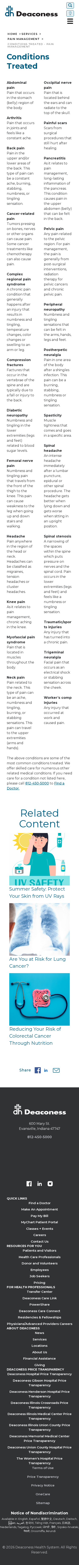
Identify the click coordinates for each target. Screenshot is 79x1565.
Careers (39, 1235)
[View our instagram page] (50, 1184)
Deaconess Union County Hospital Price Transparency (40, 1449)
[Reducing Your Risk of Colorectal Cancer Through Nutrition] (39, 999)
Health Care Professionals (39, 1257)
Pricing (39, 1283)
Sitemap (43, 1503)
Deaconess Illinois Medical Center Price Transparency (40, 1416)
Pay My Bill (39, 1216)
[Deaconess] (35, 11)
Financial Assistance (39, 1358)
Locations (39, 1346)
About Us (39, 1352)
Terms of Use (43, 1468)
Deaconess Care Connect (39, 1311)
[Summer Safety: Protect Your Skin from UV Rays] (39, 859)
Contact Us (39, 1241)
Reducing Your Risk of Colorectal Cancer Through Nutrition (35, 1036)
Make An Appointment (39, 1209)
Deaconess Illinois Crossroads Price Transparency (39, 1405)
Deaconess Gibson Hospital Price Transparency (39, 1382)
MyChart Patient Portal (39, 1222)
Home (12, 34)
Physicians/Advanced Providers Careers (39, 1324)
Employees (40, 1270)
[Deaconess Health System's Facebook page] (29, 1184)
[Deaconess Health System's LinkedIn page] (39, 1184)
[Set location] (70, 13)
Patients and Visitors (39, 1250)
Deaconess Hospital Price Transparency (39, 1374)
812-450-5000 (37, 783)
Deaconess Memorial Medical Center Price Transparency (39, 1438)
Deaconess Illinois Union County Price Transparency (39, 1427)
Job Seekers (40, 1276)
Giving (39, 1365)
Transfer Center (39, 1292)
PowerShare (39, 1304)
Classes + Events (39, 1229)
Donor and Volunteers (40, 1263)
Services (29, 34)
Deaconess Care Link (40, 1298)
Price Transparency (43, 1477)
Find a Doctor (40, 1203)
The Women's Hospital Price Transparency (39, 1460)
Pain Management (24, 39)
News (39, 1333)
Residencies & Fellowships (39, 1317)
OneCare (43, 1494)
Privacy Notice (43, 1485)
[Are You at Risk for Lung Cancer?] (39, 929)
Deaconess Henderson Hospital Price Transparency (39, 1394)
